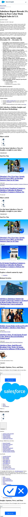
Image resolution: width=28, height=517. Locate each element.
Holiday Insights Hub (11, 100)
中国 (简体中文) (6, 460)
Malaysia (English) (7, 465)
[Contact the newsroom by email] (3, 420)
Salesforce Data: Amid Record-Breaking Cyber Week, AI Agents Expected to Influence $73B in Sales (12, 347)
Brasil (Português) (6, 434)
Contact (4, 483)
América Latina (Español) (8, 433)
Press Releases (6, 406)
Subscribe (2, 363)
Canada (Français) (7, 437)
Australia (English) (7, 456)
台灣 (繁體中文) (6, 463)
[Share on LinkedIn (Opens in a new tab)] (3, 139)
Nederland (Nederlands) (8, 448)
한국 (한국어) (6, 464)
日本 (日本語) (6, 458)
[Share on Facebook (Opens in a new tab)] (3, 143)
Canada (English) (6, 436)
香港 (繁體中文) (6, 461)
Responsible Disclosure (8, 480)
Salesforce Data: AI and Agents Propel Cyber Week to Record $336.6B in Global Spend (13, 336)
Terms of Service (6, 478)
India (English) (6, 457)
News (4, 404)
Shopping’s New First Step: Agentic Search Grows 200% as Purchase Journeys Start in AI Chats (12, 178)
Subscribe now (3, 152)
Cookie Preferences (7, 484)
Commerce (2, 8)
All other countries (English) (9, 451)
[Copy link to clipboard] (4, 145)
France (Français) (6, 445)
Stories (4, 405)
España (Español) (6, 443)
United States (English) (8, 438)
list (22, 119)
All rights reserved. (19, 471)
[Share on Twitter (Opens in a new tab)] (4, 142)
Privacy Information (7, 479)
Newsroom (9, 102)
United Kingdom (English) (8, 450)
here (25, 104)
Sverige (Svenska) (7, 449)
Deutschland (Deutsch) (8, 444)
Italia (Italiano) (6, 446)
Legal (4, 477)
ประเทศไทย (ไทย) (7, 467)
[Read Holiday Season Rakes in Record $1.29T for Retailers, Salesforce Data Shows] (14, 323)
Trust (4, 482)
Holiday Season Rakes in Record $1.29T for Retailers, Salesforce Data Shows (14, 327)
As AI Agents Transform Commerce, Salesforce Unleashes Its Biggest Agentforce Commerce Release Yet (12, 190)
